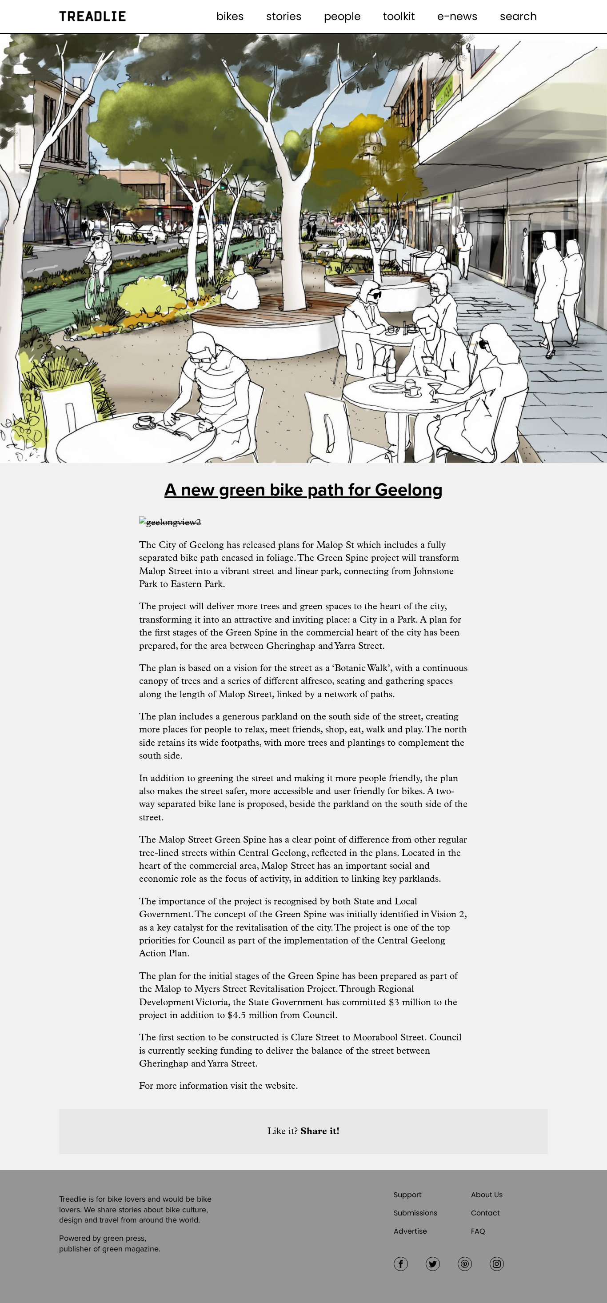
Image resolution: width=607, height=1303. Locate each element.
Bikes (230, 16)
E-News (457, 16)
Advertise (410, 1231)
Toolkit (399, 16)
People (342, 16)
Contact (485, 1213)
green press (123, 1238)
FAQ (478, 1231)
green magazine (130, 1249)
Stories (284, 16)
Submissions (415, 1213)
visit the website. (264, 1086)
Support (408, 1195)
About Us (487, 1195)
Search (518, 16)
